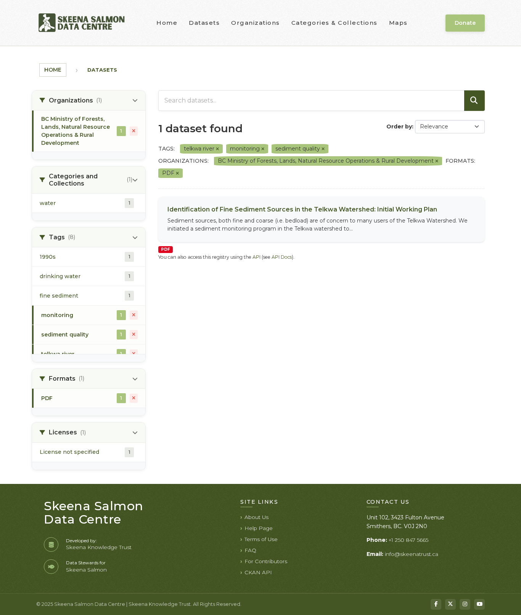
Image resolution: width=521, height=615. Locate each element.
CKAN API (258, 572)
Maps (398, 22)
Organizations (255, 22)
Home (166, 22)
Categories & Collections (334, 22)
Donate (465, 22)
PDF (165, 249)
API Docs (282, 257)
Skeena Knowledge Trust (99, 547)
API (256, 257)
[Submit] (474, 100)
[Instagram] (465, 604)
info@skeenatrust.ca (411, 554)
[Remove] (217, 149)
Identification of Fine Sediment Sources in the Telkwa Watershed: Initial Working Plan (302, 209)
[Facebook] (436, 604)
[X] (450, 604)
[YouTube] (479, 604)
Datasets (204, 22)
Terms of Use (261, 539)
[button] (88, 101)
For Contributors (265, 561)
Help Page (258, 528)
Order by (399, 126)
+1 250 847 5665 (408, 540)
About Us (256, 517)
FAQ (250, 550)
